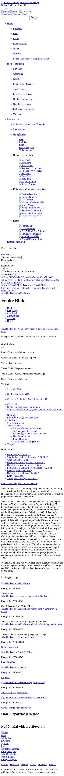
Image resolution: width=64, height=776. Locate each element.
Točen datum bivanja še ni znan (19, 271)
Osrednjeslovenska (22, 104)
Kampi (31, 225)
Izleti (9, 308)
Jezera (30, 165)
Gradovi (33, 197)
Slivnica (11, 420)
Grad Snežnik (35, 409)
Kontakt (52, 764)
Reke (28, 179)
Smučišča (34, 236)
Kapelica (17, 433)
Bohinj (16, 38)
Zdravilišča (37, 239)
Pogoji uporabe (19, 772)
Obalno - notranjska (22, 99)
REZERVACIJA (9, 274)
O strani (24, 764)
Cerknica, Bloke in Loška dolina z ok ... (27, 399)
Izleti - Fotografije (15, 63)
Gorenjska (18, 74)
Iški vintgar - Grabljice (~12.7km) (23, 473)
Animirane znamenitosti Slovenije (29, 124)
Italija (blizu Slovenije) (23, 84)
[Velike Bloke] (15, 583)
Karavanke (37, 168)
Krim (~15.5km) (15, 476)
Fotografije (12, 310)
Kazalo (4, 764)
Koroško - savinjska (22, 94)
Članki (33, 764)
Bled (15, 33)
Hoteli (10, 23)
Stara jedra (36, 215)
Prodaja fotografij (9, 759)
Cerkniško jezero (23, 407)
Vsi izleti (17, 114)
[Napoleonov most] (17, 637)
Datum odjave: (8, 265)
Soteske (32, 184)
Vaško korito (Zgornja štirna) (26, 441)
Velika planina (25, 150)
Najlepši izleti (19, 134)
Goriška (17, 79)
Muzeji (31, 205)
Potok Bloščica (20, 439)
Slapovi (32, 181)
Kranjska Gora (20, 43)
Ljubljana (17, 28)
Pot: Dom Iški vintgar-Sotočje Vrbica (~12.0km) (30, 467)
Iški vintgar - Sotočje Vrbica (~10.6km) (25, 462)
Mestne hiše (38, 202)
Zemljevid (12, 313)
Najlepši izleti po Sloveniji (13, 5)
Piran (21, 144)
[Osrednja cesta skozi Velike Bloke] (25, 596)
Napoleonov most (21, 436)
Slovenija (17, 69)
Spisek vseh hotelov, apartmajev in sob (31, 58)
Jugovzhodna (19, 89)
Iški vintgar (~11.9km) (17, 454)
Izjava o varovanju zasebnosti (42, 772)
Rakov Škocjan (22, 417)
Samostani (36, 210)
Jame (28, 163)
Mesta (30, 199)
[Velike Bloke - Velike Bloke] (15, 293)
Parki (28, 173)
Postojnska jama (26, 147)
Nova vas (12, 415)
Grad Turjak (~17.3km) (18, 459)
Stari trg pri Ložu (15, 423)
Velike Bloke (14, 425)
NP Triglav (37, 171)
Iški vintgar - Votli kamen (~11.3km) (24, 465)
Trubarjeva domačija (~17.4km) (22, 478)
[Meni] (6, 9)
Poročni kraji (39, 231)
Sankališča (36, 234)
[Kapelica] (13, 667)
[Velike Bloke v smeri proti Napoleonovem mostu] (32, 611)
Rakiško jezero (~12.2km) (19, 470)
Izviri (28, 160)
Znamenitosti (13, 119)
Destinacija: (6, 254)
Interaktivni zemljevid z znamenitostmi (19, 483)
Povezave (42, 764)
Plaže (29, 176)
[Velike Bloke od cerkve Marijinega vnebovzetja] (31, 624)
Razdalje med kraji (16, 242)
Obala (16, 48)
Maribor (17, 53)
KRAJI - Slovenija (30, 2)
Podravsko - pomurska (23, 109)
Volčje (10, 444)
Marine (31, 228)
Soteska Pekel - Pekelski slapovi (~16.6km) (27, 457)
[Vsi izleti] (2, 347)
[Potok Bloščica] (16, 652)
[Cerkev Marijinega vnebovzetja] (24, 697)
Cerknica (12, 404)
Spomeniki (37, 213)
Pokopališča (38, 207)
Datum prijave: (8, 260)
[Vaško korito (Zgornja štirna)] (23, 682)
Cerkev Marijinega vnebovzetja (28, 428)
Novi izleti (14, 764)
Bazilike (33, 194)
